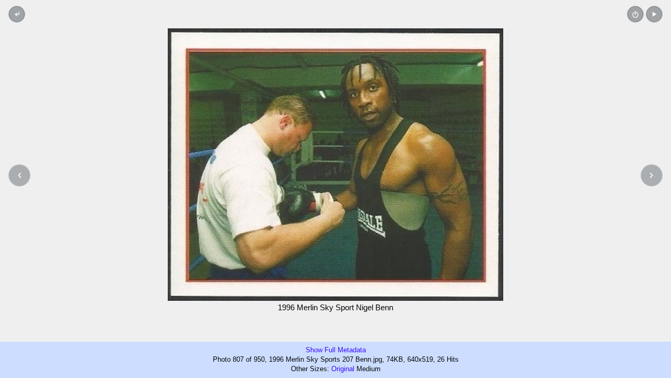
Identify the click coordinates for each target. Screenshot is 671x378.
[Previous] (19, 175)
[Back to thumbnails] (16, 14)
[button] (654, 14)
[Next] (652, 175)
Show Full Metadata (336, 350)
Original (342, 369)
